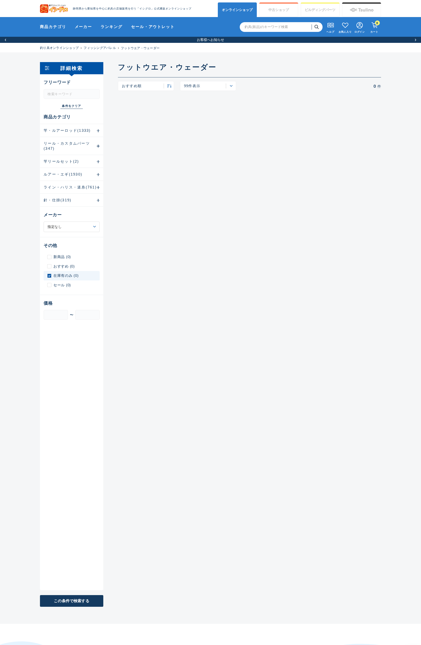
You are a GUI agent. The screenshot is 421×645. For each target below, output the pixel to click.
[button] (5, 40)
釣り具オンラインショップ (59, 48)
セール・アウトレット (153, 27)
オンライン (237, 10)
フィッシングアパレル (100, 48)
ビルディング (320, 10)
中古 (278, 10)
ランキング (112, 27)
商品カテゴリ (53, 27)
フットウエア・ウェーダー (140, 48)
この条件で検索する (71, 601)
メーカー (83, 27)
